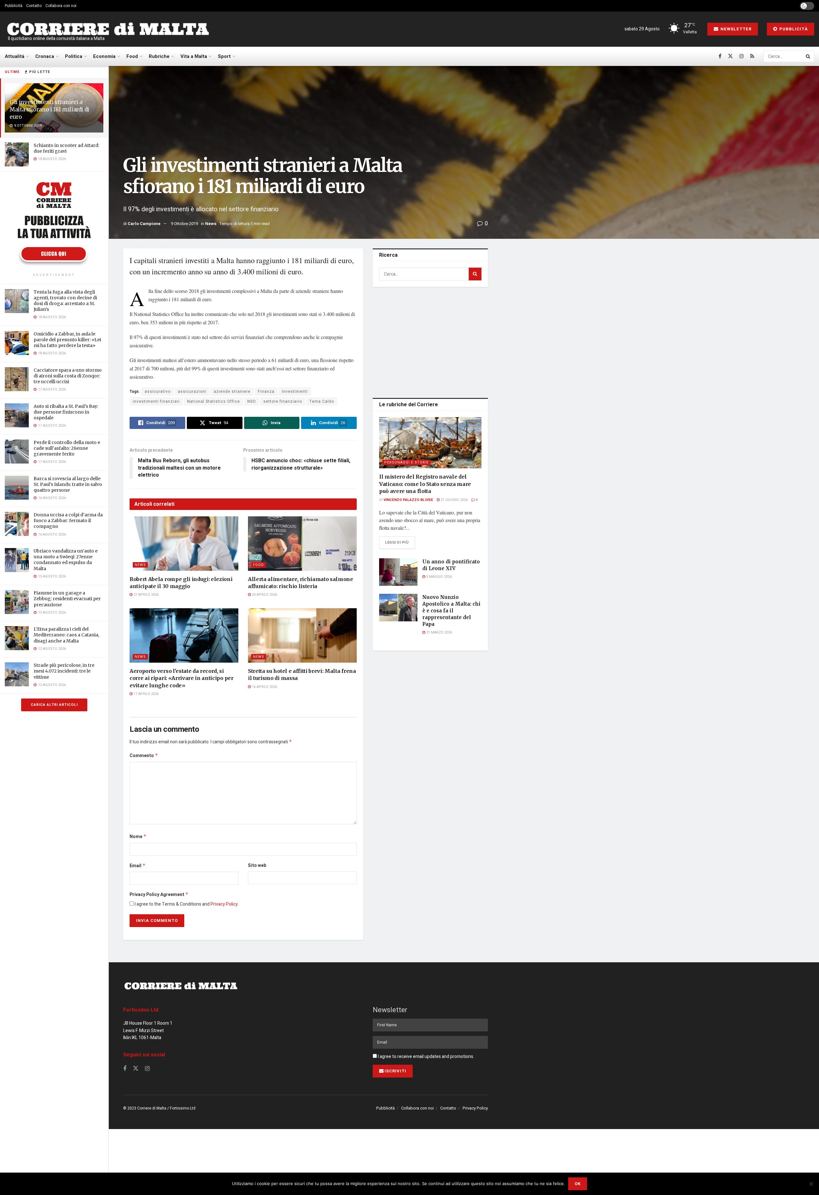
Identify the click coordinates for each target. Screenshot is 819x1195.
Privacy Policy (224, 904)
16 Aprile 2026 (264, 687)
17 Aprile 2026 (145, 694)
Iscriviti (395, 1071)
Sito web (257, 865)
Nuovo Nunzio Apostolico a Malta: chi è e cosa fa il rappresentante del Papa (451, 610)
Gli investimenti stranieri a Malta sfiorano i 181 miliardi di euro (49, 109)
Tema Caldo (321, 401)
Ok (578, 1184)
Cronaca (44, 56)
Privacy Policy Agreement (159, 894)
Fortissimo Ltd (140, 1010)
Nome (138, 836)
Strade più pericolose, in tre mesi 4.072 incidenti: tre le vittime (64, 671)
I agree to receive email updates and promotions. (425, 1056)
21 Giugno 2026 (454, 500)
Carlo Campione (144, 224)
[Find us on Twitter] (730, 56)
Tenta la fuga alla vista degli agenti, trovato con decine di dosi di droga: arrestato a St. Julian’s (65, 300)
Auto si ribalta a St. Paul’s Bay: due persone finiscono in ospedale (66, 412)
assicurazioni (192, 391)
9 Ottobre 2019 (184, 224)
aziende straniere (232, 391)
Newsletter (735, 29)
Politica (73, 56)
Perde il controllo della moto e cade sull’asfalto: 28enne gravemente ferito (67, 448)
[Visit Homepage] (108, 29)
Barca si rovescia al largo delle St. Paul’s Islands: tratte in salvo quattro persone (68, 484)
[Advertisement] (430, 341)
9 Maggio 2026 (438, 576)
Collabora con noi (60, 6)
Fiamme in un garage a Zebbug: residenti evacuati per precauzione (67, 598)
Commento (144, 755)
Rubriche (159, 56)
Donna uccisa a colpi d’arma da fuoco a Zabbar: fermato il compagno (68, 520)
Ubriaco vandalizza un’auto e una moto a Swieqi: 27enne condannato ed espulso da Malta (66, 559)
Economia (104, 56)
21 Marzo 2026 (438, 632)
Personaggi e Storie (406, 462)
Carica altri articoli (54, 704)
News (211, 224)
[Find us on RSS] (752, 56)
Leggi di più (400, 542)
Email (138, 865)
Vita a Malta (193, 56)
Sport (224, 56)
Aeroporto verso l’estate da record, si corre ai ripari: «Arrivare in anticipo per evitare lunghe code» (182, 678)
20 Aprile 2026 (264, 594)
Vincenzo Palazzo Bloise (408, 500)
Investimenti (295, 391)
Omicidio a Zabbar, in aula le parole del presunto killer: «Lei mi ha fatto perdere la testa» (67, 339)
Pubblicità (13, 6)
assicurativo (158, 391)
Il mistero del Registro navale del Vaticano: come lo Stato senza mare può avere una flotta (425, 483)
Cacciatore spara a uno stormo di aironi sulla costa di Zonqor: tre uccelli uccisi (68, 375)
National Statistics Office (213, 401)
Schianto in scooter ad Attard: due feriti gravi (66, 148)
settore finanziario (282, 401)
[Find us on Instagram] (741, 56)
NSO (251, 401)
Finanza (266, 391)
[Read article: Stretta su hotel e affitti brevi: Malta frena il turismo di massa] (302, 635)
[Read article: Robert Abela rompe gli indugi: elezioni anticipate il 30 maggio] (184, 543)
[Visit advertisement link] (54, 223)
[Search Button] (808, 56)
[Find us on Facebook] (720, 56)
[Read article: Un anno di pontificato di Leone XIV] (398, 572)
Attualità (14, 56)
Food (132, 56)
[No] (811, 1184)
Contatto (34, 6)
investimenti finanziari (156, 401)
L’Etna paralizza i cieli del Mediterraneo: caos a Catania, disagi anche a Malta (66, 634)
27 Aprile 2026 (145, 594)
